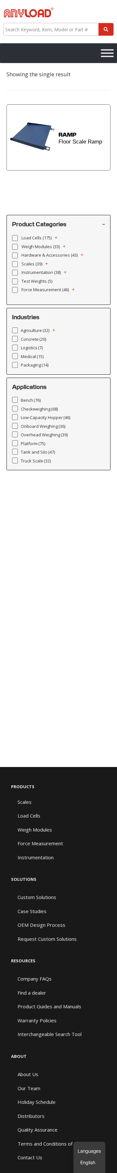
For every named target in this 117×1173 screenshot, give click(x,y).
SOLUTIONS (23, 879)
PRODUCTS (22, 787)
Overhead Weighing (44, 434)
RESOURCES (23, 961)
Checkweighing (39, 409)
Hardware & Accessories (49, 255)
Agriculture (35, 330)
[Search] (105, 29)
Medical (32, 356)
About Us (28, 1074)
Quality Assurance (38, 1129)
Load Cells (36, 237)
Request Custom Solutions (47, 939)
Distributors (31, 1116)
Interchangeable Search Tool (50, 1034)
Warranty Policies (37, 1020)
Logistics (32, 347)
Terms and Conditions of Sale (50, 1143)
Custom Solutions (37, 897)
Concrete (33, 339)
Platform (33, 443)
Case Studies (32, 911)
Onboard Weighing (43, 426)
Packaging (34, 365)
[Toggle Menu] (107, 53)
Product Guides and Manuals (49, 1006)
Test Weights (36, 281)
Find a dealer (32, 992)
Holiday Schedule (37, 1102)
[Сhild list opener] (56, 237)
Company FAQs (35, 978)
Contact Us (30, 1157)
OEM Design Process (41, 925)
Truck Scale (36, 460)
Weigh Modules (40, 246)
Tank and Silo (38, 452)
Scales (31, 264)
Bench (31, 400)
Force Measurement (45, 289)
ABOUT (19, 1056)
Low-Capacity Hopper (45, 417)
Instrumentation (41, 272)
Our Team (29, 1088)
